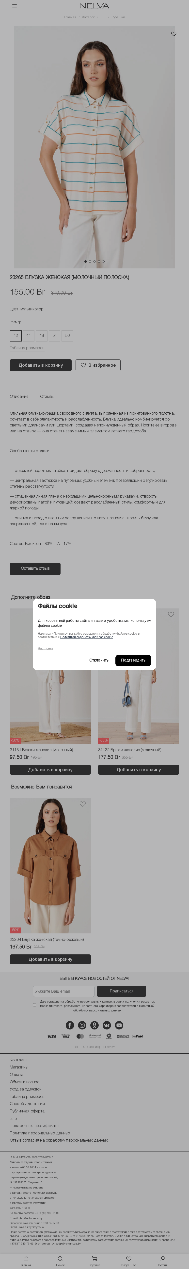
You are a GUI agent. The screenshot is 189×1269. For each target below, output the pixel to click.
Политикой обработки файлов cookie (86, 637)
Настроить (45, 648)
